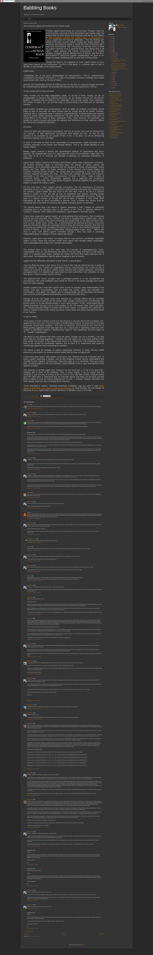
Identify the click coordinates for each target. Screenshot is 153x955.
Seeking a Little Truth (114, 122)
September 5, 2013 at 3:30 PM (33, 488)
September (113, 58)
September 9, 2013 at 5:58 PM (33, 700)
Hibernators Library (114, 103)
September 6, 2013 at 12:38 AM (34, 518)
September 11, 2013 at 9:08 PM (34, 719)
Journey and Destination (115, 109)
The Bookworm (30, 705)
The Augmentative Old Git (115, 129)
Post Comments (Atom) (34, 936)
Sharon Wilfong (30, 661)
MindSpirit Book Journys (115, 113)
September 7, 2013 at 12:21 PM (34, 580)
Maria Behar (30, 723)
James (28, 492)
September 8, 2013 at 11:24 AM (34, 614)
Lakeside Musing (113, 111)
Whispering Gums (114, 137)
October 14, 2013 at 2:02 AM (33, 827)
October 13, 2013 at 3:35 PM (33, 768)
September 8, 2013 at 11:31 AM (34, 639)
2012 (111, 87)
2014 (111, 49)
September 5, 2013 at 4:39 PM (33, 497)
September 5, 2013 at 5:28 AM (33, 416)
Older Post (101, 934)
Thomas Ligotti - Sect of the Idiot (118, 63)
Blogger (82, 944)
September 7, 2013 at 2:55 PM (33, 592)
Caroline (29, 575)
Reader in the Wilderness (115, 118)
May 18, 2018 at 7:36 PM (32, 864)
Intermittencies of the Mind (115, 106)
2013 (111, 51)
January (113, 85)
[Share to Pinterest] (50, 396)
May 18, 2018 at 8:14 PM (32, 900)
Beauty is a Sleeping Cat (115, 95)
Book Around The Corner (115, 96)
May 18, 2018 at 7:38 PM (32, 885)
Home (23, 19)
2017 (111, 44)
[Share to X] (47, 396)
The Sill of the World (114, 135)
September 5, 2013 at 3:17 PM (33, 469)
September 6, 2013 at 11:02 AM (34, 542)
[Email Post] (41, 395)
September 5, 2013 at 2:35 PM (33, 453)
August (113, 72)
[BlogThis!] (45, 396)
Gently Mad (112, 101)
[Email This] (44, 396)
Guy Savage (30, 597)
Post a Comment (29, 931)
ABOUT (29, 19)
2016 (111, 45)
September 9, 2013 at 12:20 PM (34, 674)
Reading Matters (113, 119)
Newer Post (26, 934)
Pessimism (29, 397)
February (113, 83)
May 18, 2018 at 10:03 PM (32, 928)
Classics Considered (114, 98)
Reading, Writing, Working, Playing (117, 121)
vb (27, 512)
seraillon (29, 420)
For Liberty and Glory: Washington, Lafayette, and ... (118, 61)
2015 (111, 47)
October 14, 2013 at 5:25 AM (33, 846)
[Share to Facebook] (48, 396)
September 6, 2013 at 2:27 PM (33, 550)
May (112, 78)
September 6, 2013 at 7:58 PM (33, 561)
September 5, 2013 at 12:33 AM (34, 408)
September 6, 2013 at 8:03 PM (33, 571)
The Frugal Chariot (114, 134)
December (113, 53)
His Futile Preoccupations (115, 105)
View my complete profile (121, 27)
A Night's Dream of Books (115, 93)
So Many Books (113, 124)
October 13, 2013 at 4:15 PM (33, 795)
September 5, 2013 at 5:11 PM (33, 508)
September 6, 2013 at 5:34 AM (33, 534)
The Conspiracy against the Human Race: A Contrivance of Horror (44, 397)
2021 (111, 36)
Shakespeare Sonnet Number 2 (118, 67)
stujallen (29, 546)
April (112, 79)
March (112, 81)
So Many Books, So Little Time (116, 126)
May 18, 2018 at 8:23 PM (32, 908)
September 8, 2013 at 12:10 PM (34, 656)
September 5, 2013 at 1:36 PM (33, 428)
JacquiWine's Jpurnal (114, 108)
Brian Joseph (30, 412)
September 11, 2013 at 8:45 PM (34, 708)
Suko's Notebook (113, 127)
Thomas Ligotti (61, 397)
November (113, 55)
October (113, 56)
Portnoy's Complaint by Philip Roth (118, 65)
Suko (28, 404)
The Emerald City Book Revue (116, 132)
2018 (111, 42)
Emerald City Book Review (116, 100)
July (112, 74)
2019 (111, 40)
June (112, 76)
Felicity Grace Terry (31, 538)
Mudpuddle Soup (113, 114)
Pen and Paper (113, 116)
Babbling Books (40, 7)
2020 (111, 38)
